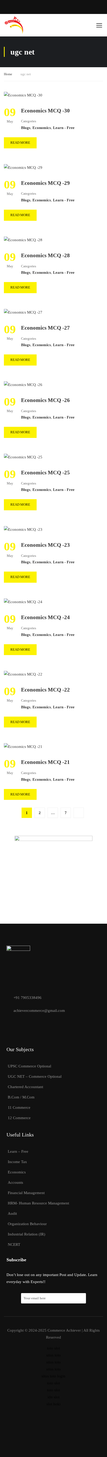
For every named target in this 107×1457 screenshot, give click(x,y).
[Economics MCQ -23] (23, 529)
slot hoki (53, 1404)
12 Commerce (19, 1118)
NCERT (14, 1244)
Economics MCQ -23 (45, 545)
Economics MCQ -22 (45, 690)
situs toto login (53, 1376)
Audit (12, 1213)
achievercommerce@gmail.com (38, 1010)
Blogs (25, 128)
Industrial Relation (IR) (26, 1234)
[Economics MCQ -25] (23, 457)
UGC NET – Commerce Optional (35, 1076)
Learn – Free (18, 1151)
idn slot (53, 1397)
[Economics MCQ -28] (23, 240)
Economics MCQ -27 (45, 328)
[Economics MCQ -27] (23, 312)
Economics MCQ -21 (45, 762)
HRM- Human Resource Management (38, 1203)
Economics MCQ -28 (45, 255)
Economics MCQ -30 (45, 111)
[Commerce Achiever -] (14, 25)
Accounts (15, 1182)
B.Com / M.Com (21, 1097)
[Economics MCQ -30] (23, 95)
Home (8, 74)
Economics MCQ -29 (45, 183)
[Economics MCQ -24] (23, 602)
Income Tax (17, 1162)
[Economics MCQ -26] (23, 384)
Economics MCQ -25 (45, 472)
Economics (41, 128)
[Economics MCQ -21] (23, 746)
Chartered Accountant (25, 1087)
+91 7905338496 (27, 998)
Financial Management (26, 1193)
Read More (20, 143)
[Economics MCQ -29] (23, 167)
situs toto (53, 1355)
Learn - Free (64, 128)
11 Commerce (19, 1107)
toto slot (53, 1348)
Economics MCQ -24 (45, 617)
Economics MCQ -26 (45, 400)
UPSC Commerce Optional (29, 1066)
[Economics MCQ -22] (23, 674)
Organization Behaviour (27, 1224)
